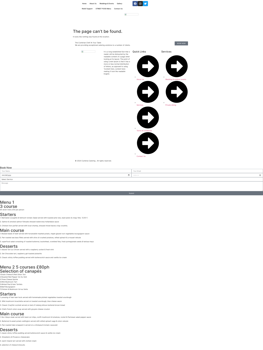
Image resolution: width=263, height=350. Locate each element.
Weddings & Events (107, 4)
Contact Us (118, 9)
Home (84, 4)
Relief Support (87, 9)
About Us (93, 4)
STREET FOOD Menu (103, 9)
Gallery (119, 4)
